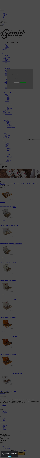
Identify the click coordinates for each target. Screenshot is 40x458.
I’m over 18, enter (23, 82)
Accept (9, 456)
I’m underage (16, 82)
